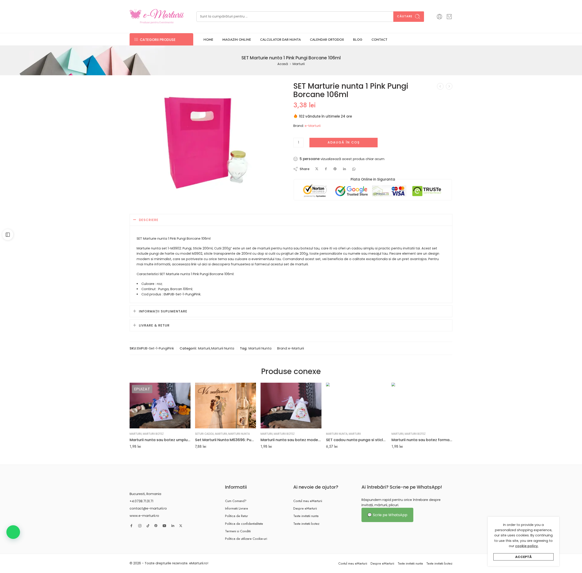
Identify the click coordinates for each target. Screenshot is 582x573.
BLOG (357, 39)
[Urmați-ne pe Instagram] (140, 526)
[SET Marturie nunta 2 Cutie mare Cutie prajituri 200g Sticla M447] (449, 86)
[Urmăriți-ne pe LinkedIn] (173, 526)
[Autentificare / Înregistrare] (439, 16)
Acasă (282, 64)
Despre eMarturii (305, 508)
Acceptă (523, 557)
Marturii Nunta (222, 348)
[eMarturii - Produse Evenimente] (157, 16)
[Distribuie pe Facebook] (326, 169)
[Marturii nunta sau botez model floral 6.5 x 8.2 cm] (291, 405)
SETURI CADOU (204, 434)
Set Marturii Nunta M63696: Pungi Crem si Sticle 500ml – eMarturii (225, 439)
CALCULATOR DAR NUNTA (280, 39)
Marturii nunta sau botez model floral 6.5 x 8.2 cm (291, 439)
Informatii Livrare (236, 508)
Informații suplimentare (163, 311)
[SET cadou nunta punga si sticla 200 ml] (356, 405)
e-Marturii (313, 125)
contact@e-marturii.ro (148, 508)
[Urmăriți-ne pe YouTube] (164, 526)
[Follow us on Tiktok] (148, 525)
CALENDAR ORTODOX (327, 39)
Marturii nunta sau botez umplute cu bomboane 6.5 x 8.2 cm (160, 439)
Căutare (404, 16)
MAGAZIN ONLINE (236, 39)
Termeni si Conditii (238, 531)
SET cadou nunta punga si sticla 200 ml (356, 439)
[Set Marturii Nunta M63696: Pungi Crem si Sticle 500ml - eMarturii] (225, 405)
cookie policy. (526, 546)
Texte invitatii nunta (306, 515)
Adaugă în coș (344, 142)
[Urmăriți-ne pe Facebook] (131, 526)
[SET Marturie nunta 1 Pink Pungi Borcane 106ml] (207, 140)
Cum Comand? (235, 500)
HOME (208, 39)
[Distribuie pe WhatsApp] (354, 169)
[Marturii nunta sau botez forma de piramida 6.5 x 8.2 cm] (421, 405)
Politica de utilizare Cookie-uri (246, 538)
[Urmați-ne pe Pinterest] (156, 526)
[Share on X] (317, 169)
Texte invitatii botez (306, 523)
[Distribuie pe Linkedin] (344, 169)
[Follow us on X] (180, 525)
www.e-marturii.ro (144, 515)
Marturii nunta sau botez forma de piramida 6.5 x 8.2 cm (421, 439)
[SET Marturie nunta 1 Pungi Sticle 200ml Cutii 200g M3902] (440, 86)
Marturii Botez (153, 434)
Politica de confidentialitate (244, 523)
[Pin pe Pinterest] (335, 169)
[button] (13, 532)
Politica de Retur (236, 515)
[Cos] (449, 16)
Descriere (148, 220)
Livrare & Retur (154, 325)
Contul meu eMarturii (307, 500)
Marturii (299, 64)
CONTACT (379, 39)
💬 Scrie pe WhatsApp (387, 515)
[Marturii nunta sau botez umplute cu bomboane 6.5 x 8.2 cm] (160, 405)
